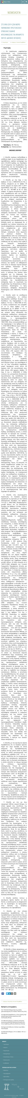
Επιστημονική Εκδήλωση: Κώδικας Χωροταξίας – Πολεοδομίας (13, 1031)
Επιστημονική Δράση (8, 1083)
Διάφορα (14, 45)
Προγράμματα (6, 1077)
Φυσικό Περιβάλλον (20, 45)
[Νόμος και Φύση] (2, 2)
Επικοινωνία (6, 1063)
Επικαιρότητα (6, 1057)
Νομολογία (14, 12)
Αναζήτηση (6, 1066)
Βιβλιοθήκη (6, 1080)
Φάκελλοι (5, 1073)
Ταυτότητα (6, 1047)
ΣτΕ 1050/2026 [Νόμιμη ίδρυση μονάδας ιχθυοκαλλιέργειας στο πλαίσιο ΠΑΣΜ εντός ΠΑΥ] (14, 1014)
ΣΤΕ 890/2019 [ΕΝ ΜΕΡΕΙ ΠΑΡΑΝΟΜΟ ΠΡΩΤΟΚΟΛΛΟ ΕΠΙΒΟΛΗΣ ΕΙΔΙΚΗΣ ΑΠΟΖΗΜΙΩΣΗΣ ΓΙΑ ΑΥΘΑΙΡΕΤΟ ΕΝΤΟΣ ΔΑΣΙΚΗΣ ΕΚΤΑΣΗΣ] (13, 32)
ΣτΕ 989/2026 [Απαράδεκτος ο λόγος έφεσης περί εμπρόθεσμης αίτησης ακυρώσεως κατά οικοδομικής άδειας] (13, 1019)
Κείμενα (5, 1051)
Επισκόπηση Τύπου (8, 1060)
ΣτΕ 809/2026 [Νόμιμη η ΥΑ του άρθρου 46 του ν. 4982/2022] (13, 1035)
